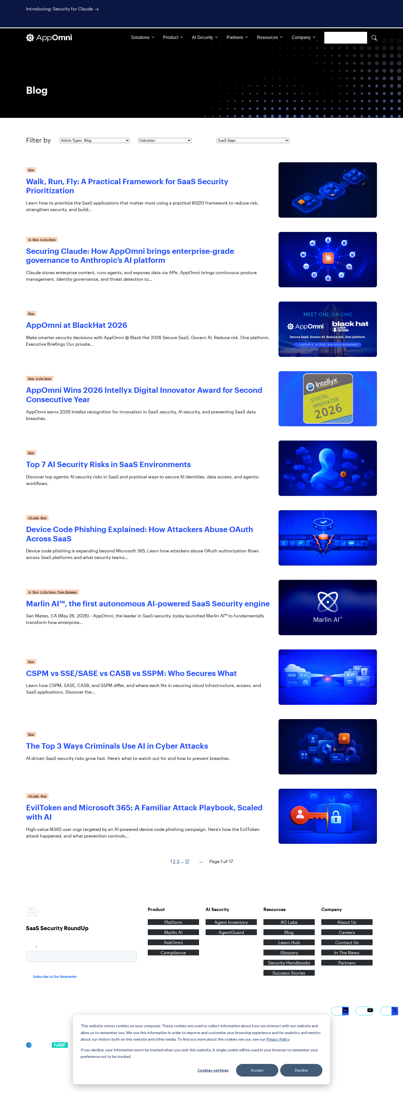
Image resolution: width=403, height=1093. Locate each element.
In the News (48, 239)
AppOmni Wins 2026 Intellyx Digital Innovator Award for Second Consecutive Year (144, 394)
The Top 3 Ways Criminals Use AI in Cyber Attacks (117, 745)
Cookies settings (213, 1070)
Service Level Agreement (195, 1009)
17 (187, 861)
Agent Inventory (231, 922)
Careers (347, 932)
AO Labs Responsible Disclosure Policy (61, 1019)
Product (170, 37)
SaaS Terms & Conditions (245, 1009)
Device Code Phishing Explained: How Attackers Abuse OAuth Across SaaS (139, 534)
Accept (257, 1070)
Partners (235, 37)
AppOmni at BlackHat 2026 (76, 324)
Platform (173, 922)
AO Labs (33, 517)
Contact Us (347, 942)
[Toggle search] (374, 38)
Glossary (289, 952)
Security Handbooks (289, 962)
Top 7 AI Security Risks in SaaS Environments (108, 464)
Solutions (140, 37)
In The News (346, 952)
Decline (301, 1070)
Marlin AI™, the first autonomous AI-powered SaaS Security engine (148, 603)
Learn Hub (289, 942)
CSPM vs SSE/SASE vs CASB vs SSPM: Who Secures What (131, 673)
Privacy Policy (277, 1039)
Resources (267, 37)
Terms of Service (70, 1009)
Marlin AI (173, 932)
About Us (346, 922)
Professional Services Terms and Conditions (129, 1009)
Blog (31, 169)
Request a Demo (346, 37)
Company (301, 37)
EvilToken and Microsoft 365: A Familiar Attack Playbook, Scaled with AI (144, 812)
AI (29, 239)
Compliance (173, 952)
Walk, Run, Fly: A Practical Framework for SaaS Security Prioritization (127, 186)
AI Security (202, 37)
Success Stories (289, 972)
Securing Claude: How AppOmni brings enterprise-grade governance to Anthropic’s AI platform (130, 255)
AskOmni (173, 942)
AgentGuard (231, 932)
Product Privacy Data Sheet (297, 1009)
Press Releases (67, 592)
